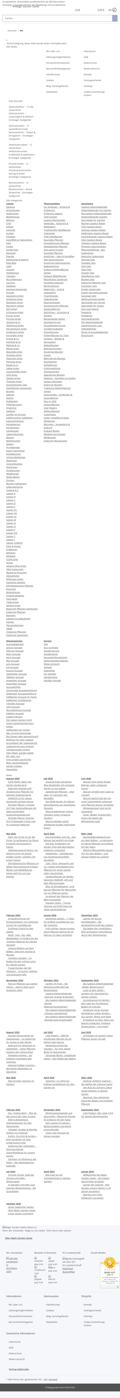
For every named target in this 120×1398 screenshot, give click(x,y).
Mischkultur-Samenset (55, 279)
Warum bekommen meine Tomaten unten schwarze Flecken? (58, 815)
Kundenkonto (51, 654)
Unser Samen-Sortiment (20, 1213)
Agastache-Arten (15, 295)
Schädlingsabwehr (53, 328)
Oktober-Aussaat (15, 677)
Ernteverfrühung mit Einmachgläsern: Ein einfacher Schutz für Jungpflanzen (22, 922)
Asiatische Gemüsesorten (57, 262)
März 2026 (86, 833)
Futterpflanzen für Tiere (56, 335)
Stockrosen (12, 467)
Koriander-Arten (14, 335)
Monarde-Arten (14, 351)
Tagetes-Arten (13, 378)
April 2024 (49, 1171)
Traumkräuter (51, 295)
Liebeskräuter (51, 299)
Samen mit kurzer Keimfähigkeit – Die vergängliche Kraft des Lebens (97, 922)
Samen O (11, 526)
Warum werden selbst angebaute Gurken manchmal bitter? (59, 824)
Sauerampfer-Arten (16, 371)
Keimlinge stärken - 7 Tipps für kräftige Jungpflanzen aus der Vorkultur (59, 922)
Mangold (10, 253)
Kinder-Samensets (90, 289)
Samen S (10, 536)
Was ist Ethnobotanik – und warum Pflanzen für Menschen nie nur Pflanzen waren (60, 890)
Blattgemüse (12, 216)
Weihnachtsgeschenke (93, 299)
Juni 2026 (86, 778)
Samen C (10, 500)
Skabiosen (11, 460)
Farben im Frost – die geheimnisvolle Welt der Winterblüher (56, 987)
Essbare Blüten (52, 430)
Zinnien (10, 480)
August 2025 (13, 1032)
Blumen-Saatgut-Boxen (93, 223)
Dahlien (10, 394)
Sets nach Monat (90, 309)
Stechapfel (11, 598)
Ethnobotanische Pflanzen (19, 585)
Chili (8, 223)
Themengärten (51, 371)
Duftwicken (12, 401)
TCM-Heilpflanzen (53, 236)
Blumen (10, 391)
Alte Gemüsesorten (54, 259)
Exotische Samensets (17, 635)
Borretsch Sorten (15, 305)
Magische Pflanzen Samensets (22, 608)
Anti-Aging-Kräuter (53, 249)
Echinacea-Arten (14, 312)
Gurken (10, 233)
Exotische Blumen (53, 384)
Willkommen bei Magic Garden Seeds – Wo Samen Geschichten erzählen (95, 1178)
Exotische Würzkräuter (55, 440)
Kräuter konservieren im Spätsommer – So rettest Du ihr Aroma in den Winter (20, 1039)
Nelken (10, 444)
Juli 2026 (48, 778)
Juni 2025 (86, 1032)
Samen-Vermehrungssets (94, 292)
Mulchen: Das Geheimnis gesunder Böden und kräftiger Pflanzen (97, 1100)
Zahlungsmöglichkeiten (58, 57)
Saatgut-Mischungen (54, 220)
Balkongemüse (51, 266)
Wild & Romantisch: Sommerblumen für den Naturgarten (19, 1123)
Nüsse (9, 562)
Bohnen (10, 220)
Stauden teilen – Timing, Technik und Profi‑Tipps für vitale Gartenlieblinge (58, 906)
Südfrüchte (12, 559)
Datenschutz (90, 62)
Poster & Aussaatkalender (94, 332)
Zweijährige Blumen (54, 374)
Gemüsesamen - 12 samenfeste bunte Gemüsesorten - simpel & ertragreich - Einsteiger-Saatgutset (22, 132)
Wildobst (10, 556)
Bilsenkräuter (13, 592)
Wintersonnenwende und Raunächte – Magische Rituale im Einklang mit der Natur (59, 1116)
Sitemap (88, 86)
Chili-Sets (86, 266)
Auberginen (12, 213)
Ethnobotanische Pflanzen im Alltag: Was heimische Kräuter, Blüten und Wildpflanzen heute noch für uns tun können (22, 870)
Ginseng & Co (13, 322)
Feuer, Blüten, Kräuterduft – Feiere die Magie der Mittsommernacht (96, 818)
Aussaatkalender (15, 644)
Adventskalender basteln (94, 216)
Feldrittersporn (14, 404)
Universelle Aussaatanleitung (21, 690)
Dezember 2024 (52, 1109)
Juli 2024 (10, 1171)
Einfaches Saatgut (53, 213)
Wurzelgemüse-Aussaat (18, 710)
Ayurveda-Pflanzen (53, 239)
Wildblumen (12, 473)
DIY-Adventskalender (92, 322)
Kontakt (88, 74)
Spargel (10, 269)
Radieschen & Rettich (17, 259)
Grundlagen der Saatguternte (21, 743)
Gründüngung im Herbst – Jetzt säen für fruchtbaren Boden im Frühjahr (96, 1003)
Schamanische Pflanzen (56, 305)
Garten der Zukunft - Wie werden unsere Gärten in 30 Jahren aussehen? (96, 1188)
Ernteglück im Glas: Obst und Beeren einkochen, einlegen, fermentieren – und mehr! (97, 1023)
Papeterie (86, 312)
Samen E (10, 506)
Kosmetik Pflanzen (53, 253)
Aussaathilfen (13, 687)
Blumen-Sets (88, 279)
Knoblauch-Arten (15, 332)
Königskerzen (13, 424)
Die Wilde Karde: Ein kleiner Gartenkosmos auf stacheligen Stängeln (59, 805)
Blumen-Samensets (16, 483)
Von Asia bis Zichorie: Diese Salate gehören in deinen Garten (96, 1091)
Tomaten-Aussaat (15, 703)
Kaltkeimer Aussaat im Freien (21, 696)
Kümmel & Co (13, 342)
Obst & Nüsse (13, 546)
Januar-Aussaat (14, 647)
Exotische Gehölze (15, 582)
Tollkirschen (12, 602)
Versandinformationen (58, 62)
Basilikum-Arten (14, 302)
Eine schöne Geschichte (18, 759)
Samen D (11, 503)
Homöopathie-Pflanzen (56, 246)
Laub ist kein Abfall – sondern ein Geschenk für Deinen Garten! (94, 993)
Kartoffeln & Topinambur (19, 239)
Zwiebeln (11, 286)
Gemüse (10, 206)
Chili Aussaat (13, 706)
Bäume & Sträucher (16, 572)
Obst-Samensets (14, 569)
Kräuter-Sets (87, 272)
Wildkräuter (50, 437)
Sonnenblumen (14, 463)
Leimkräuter (12, 430)
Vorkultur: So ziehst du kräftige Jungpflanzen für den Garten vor (59, 1084)
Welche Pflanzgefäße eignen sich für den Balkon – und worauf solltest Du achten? (97, 853)
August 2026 (13, 778)
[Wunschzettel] (91, 10)
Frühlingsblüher (52, 368)
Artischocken (13, 210)
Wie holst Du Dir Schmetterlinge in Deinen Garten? (57, 1178)
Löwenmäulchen (14, 434)
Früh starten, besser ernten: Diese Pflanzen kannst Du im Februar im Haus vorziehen (59, 932)
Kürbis (9, 246)
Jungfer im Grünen (16, 414)
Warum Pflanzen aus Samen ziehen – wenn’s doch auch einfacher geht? (22, 987)
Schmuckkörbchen (15, 457)
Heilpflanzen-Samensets (19, 388)
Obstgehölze (12, 575)
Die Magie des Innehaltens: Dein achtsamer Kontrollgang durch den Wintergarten (96, 932)
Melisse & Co (13, 345)
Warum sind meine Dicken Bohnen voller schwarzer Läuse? (96, 785)
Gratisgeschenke (92, 80)
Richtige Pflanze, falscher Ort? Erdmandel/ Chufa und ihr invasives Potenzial (20, 821)
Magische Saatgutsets (92, 256)
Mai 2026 (11, 833)
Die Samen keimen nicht (19, 720)
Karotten (10, 236)
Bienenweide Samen (54, 318)
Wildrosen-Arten (14, 579)
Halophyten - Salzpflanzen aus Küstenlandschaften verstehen (58, 857)
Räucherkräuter (52, 302)
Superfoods (50, 414)
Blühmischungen (53, 348)
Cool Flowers (50, 407)
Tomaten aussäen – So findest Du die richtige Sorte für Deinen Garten (21, 961)
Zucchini (10, 282)
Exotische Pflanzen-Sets (93, 282)
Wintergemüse (51, 286)
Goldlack (10, 411)
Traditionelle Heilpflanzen (57, 230)
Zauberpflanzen (52, 309)
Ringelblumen (13, 454)
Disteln (10, 398)
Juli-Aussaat (12, 667)
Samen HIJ (11, 513)
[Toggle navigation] (6, 10)
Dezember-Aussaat (16, 683)
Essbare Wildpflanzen (55, 276)
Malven (10, 437)
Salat (8, 266)
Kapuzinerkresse (15, 421)
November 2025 (14, 980)
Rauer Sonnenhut (15, 450)
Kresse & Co (12, 338)
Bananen (11, 615)
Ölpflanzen (49, 421)
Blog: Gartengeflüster (57, 86)
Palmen (10, 621)
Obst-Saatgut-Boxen (91, 239)
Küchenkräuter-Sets (16, 384)
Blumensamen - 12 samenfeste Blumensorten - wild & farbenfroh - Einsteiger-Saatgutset (21, 189)
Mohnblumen (13, 440)
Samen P (10, 529)
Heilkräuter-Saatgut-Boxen (95, 233)
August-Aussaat (14, 670)
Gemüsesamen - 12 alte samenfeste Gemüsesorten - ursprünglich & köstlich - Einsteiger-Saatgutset (22, 113)
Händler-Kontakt (52, 680)
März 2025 (86, 1077)
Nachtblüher (50, 361)
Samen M (11, 519)
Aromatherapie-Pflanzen (56, 243)
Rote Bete (11, 262)
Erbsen (10, 226)
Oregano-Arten (14, 355)
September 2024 (90, 1109)
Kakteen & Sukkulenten (18, 618)
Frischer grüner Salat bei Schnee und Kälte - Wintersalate (20, 1178)
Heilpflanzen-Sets (90, 276)
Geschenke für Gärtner (93, 220)
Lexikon (50, 80)
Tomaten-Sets (88, 262)
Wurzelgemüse (14, 279)
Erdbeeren (11, 549)
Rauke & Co (12, 365)
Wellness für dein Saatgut (19, 739)
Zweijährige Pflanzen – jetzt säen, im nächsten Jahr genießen (59, 795)
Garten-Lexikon (14, 766)
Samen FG (11, 510)
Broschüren (87, 335)
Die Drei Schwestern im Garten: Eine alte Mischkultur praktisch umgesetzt (59, 847)
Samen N (11, 523)
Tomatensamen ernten (18, 749)
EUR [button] (78, 10)
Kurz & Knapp (51, 647)
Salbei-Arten (12, 368)
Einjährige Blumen (53, 351)
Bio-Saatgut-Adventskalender (96, 213)
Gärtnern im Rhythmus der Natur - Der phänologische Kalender (21, 1162)
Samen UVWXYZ (14, 542)
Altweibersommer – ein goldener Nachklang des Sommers (19, 1058)
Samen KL (11, 516)
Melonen (10, 552)
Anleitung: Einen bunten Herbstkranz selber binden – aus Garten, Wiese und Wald (96, 1013)
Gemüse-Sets (88, 259)
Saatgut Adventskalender (94, 206)
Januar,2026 (50, 915)
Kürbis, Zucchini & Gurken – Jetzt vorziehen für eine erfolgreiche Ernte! (21, 1139)
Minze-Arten (12, 348)
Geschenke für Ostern (92, 305)
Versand (53, 1379)
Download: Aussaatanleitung (21, 693)
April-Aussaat (13, 657)
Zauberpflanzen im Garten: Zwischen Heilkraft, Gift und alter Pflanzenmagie (59, 880)
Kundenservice (51, 650)
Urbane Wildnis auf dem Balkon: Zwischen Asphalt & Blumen (20, 951)
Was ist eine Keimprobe (18, 733)
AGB (86, 57)
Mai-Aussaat (12, 660)
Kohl (8, 243)
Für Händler (50, 673)
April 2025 (49, 1077)
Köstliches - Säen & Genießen (59, 256)
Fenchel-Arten (13, 318)
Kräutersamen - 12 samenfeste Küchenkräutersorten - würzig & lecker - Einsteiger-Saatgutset (20, 170)
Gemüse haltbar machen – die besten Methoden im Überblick (21, 1068)
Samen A (10, 493)
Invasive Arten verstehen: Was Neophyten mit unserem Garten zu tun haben (59, 785)
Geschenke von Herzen (93, 302)
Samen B (10, 496)
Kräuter (10, 292)
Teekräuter (49, 233)
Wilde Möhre (13, 477)
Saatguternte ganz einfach (20, 746)
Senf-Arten (12, 374)
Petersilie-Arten (14, 358)
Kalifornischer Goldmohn (19, 417)
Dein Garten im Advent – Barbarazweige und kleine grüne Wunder (57, 1126)
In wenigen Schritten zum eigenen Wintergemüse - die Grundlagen (21, 1188)
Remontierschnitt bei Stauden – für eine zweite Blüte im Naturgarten (57, 1049)
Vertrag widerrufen (19, 1369)
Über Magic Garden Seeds (20, 752)
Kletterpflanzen (52, 411)
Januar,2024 (87, 1171)
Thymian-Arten (14, 381)
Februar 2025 (13, 1109)
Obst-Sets (86, 269)
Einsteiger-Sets (89, 286)
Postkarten (86, 315)
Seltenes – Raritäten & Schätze (60, 378)
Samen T (10, 539)
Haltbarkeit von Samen (18, 729)
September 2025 (90, 980)
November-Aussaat (16, 680)
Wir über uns (53, 51)
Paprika (10, 256)
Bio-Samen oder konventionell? (22, 736)
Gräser (47, 355)
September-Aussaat (16, 673)
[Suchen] (115, 18)
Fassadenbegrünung (54, 325)
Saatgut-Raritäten (53, 381)
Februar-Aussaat (15, 650)
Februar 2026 (13, 915)
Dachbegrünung (52, 322)
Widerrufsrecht (92, 68)
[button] (86, 10)
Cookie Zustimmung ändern (94, 93)
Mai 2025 (11, 1077)
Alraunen (11, 589)
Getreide (10, 230)
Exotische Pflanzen (16, 612)
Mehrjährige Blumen (54, 358)
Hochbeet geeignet (53, 282)
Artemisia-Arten (14, 299)
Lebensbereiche (14, 486)
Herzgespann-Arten (16, 328)
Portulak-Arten (13, 361)
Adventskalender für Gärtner (96, 210)
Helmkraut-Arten (15, 325)
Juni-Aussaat (12, 664)
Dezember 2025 (89, 915)
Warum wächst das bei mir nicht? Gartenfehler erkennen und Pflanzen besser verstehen (97, 801)
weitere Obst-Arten (16, 566)
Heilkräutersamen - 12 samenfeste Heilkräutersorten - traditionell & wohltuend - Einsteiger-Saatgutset (22, 151)
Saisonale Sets (88, 295)
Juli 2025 (48, 1032)
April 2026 (49, 833)
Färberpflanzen (52, 404)
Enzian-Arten (13, 315)
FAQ (46, 644)
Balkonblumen (51, 345)
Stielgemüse (12, 272)
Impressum (90, 51)
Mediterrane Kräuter (54, 434)
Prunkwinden (13, 447)
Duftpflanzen (50, 365)
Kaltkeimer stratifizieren (18, 700)
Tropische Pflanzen (16, 631)
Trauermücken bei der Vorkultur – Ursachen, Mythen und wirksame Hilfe (21, 971)
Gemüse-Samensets (16, 289)
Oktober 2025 (51, 980)
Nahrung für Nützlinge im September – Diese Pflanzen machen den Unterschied (20, 1049)
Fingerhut (11, 407)
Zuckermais (12, 249)
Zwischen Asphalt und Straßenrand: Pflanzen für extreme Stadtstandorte (19, 791)
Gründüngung (51, 332)
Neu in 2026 (50, 401)
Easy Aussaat (15, 100)
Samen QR (11, 533)
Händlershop (53, 74)
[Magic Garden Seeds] (26, 9)
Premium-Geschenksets (93, 246)
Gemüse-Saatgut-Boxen (93, 230)
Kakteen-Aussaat (15, 713)
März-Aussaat (13, 654)
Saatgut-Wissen (14, 716)
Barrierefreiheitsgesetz (58, 68)
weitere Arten (13, 605)
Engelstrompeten (15, 595)
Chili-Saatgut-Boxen (91, 226)
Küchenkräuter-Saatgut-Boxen (97, 236)
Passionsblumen (14, 625)
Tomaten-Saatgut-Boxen (93, 243)
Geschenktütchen (90, 318)
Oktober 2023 (13, 1203)
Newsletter (52, 91)
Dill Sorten (11, 309)
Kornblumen (12, 427)
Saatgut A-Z (12, 490)
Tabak (9, 628)
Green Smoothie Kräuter (56, 417)
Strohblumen (13, 470)
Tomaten (10, 276)
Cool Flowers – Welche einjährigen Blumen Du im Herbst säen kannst (57, 1039)
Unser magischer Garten (21, 1207)
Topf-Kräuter (50, 216)
